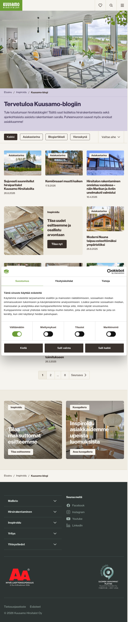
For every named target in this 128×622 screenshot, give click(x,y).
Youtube (77, 519)
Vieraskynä (80, 137)
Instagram (78, 512)
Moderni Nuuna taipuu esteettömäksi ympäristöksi (101, 241)
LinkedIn (77, 525)
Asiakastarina (31, 137)
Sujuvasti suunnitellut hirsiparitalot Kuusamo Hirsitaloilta (19, 185)
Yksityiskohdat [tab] (64, 281)
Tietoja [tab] (106, 281)
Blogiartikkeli (56, 137)
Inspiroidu (21, 92)
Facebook (78, 505)
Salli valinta (64, 348)
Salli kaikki (104, 348)
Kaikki (10, 137)
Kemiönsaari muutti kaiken (63, 181)
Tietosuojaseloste (15, 606)
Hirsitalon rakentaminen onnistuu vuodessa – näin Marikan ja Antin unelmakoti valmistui (103, 186)
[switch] (48, 333)
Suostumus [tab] (22, 281)
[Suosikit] (100, 5)
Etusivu (8, 92)
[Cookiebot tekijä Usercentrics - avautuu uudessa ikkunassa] (109, 271)
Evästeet (35, 606)
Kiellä (23, 348)
